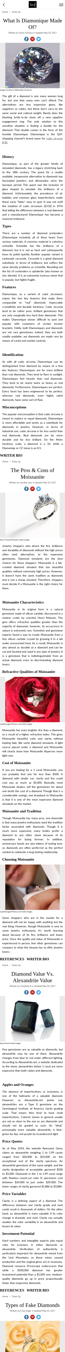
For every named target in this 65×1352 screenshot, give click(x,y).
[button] (26, 39)
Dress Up (16, 12)
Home (5, 12)
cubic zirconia (54, 138)
